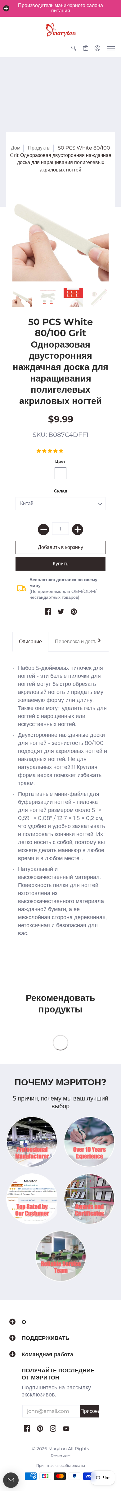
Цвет (60, 461)
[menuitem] (74, 48)
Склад (60, 491)
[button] (6, 8)
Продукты (39, 148)
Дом (15, 148)
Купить (60, 564)
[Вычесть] (43, 529)
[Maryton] (60, 29)
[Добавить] (77, 529)
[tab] (30, 642)
